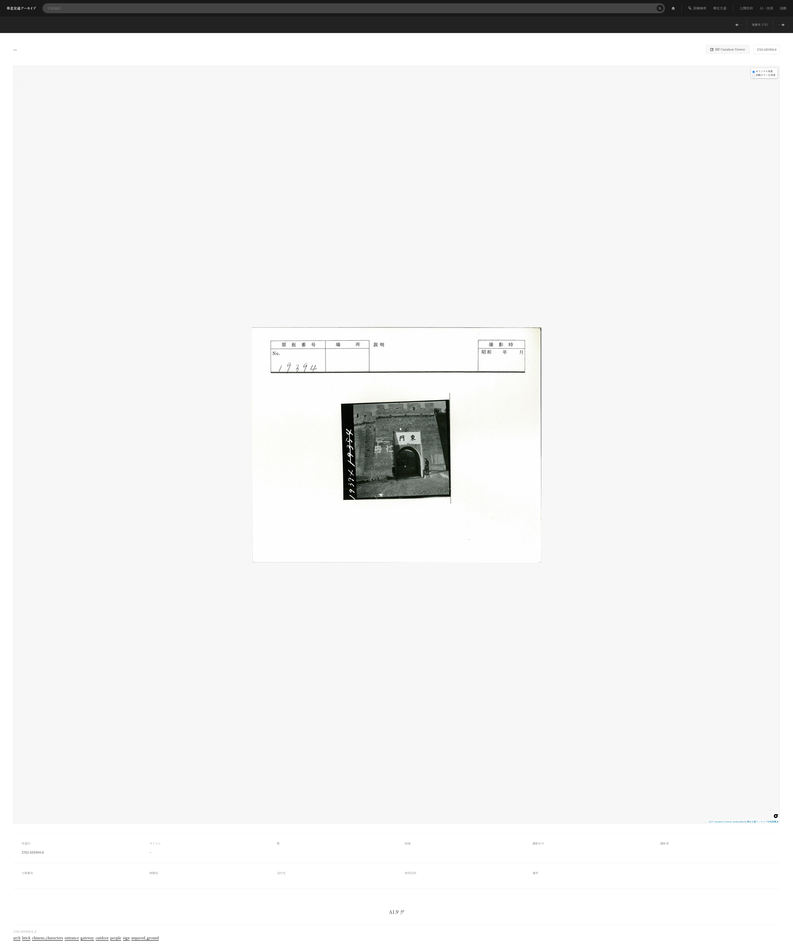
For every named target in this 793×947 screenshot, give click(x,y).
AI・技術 (766, 8)
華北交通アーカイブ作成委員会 (763, 821)
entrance (72, 937)
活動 (783, 8)
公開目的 (746, 8)
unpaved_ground (145, 937)
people (115, 937)
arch (16, 937)
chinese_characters (47, 937)
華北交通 (719, 8)
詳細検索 (699, 8)
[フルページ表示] (18, 83)
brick (26, 937)
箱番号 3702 (760, 24)
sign (126, 937)
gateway (87, 937)
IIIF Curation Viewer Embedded (727, 821)
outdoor (102, 937)
